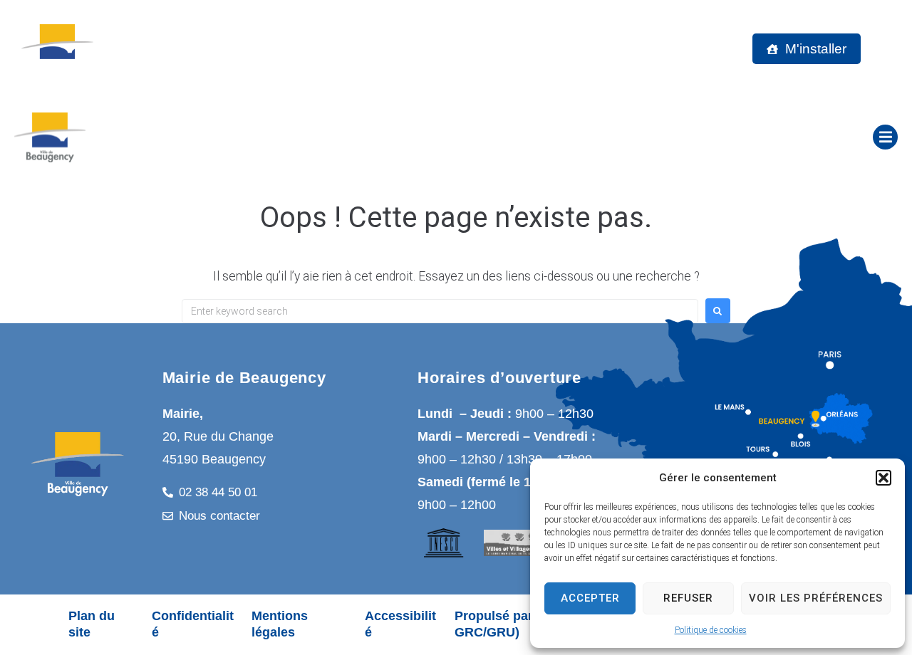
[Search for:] (440, 311)
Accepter (590, 598)
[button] (883, 478)
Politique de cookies (711, 630)
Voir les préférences (816, 598)
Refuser (688, 598)
